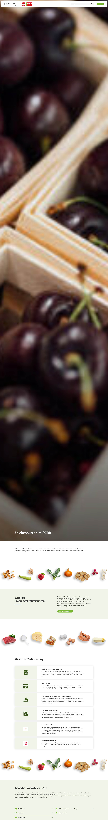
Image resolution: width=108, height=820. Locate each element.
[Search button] (91, 4)
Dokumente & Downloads (64, 611)
